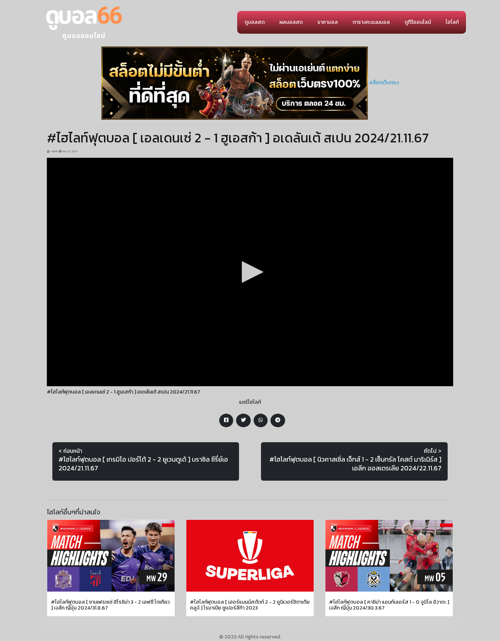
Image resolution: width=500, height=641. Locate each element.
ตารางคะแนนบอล (371, 22)
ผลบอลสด (291, 22)
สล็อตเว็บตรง (384, 82)
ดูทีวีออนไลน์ (417, 22)
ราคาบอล (327, 22)
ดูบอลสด (255, 22)
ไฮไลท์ (452, 22)
